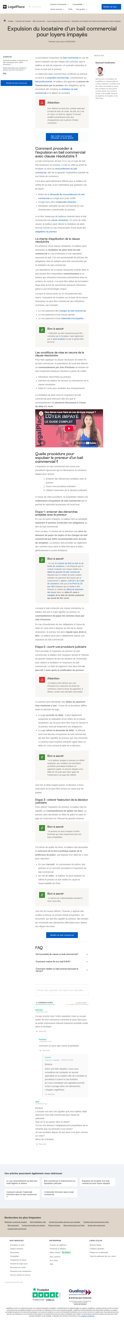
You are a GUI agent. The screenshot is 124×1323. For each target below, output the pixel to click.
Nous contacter (55, 1257)
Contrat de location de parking (33, 1225)
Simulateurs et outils (17, 1245)
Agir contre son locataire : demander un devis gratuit (62, 137)
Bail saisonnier (13, 1225)
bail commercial (70, 57)
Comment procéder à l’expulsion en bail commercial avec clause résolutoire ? (15, 62)
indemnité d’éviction (66, 202)
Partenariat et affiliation (58, 1249)
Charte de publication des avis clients (103, 1256)
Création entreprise (16, 1249)
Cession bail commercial (17, 1229)
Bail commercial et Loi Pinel (74, 1225)
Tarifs (70, 9)
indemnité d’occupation (72, 318)
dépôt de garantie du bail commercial (63, 572)
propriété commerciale (58, 77)
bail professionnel (43, 81)
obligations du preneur (46, 231)
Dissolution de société (18, 1267)
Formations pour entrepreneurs (20, 1271)
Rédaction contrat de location (15, 1222)
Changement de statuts (18, 1260)
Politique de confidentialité (99, 1252)
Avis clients (54, 1260)
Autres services (56, 9)
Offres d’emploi (60, 1252)
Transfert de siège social (18, 1264)
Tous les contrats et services (20, 1275)
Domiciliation (14, 1252)
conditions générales (87, 1316)
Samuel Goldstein (105, 62)
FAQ (4, 73)
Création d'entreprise (58, 4)
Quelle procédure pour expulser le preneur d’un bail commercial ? (15, 69)
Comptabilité (77, 4)
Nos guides (80, 9)
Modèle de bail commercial (112, 7)
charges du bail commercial (72, 310)
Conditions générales (97, 1249)
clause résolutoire (59, 220)
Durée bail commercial (96, 1225)
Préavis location (54, 1225)
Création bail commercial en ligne (96, 1222)
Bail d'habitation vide (38, 1222)
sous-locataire (59, 339)
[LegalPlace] (14, 7)
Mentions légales (95, 1245)
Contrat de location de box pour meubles (64, 1222)
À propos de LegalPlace (58, 1245)
